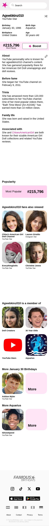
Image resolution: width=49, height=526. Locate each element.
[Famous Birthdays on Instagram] (11, 489)
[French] (24, 507)
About (8, 515)
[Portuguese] (16, 507)
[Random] (46, 16)
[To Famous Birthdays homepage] (4, 5)
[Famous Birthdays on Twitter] (28, 489)
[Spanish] (8, 507)
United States (9, 35)
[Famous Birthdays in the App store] (16, 498)
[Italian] (33, 507)
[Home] (24, 478)
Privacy (30, 515)
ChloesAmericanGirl (23, 132)
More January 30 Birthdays (19, 369)
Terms (40, 515)
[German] (41, 507)
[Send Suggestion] (46, 56)
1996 (18, 28)
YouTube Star (9, 18)
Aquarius (30, 28)
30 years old (32, 35)
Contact (19, 515)
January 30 (8, 28)
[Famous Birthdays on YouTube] (37, 488)
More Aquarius (11, 405)
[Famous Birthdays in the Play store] (33, 498)
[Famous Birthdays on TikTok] (20, 489)
